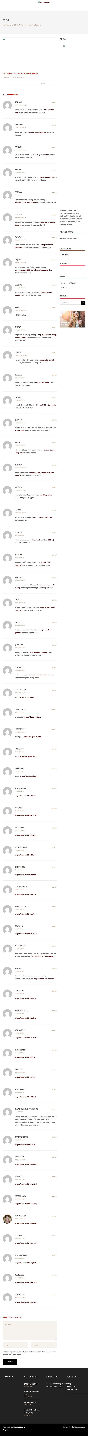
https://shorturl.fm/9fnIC (25, 796)
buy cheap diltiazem (43, 517)
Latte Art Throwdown (31, 1402)
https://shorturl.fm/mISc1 (25, 1038)
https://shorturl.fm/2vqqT (44, 979)
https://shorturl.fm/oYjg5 (25, 835)
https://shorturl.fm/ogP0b (25, 1263)
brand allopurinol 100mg (43, 540)
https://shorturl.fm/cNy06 (25, 1243)
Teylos (5, 1430)
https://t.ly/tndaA (27, 697)
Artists (63, 283)
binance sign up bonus (26, 1109)
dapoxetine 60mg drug (42, 495)
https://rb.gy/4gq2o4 (32, 717)
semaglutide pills (47, 360)
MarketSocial (19, 1427)
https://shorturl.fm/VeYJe (25, 914)
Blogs (16, 25)
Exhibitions (72, 283)
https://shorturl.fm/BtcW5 (25, 1282)
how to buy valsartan (39, 155)
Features (63, 287)
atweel (18, 307)
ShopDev (6, 77)
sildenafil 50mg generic (45, 405)
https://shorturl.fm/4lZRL (25, 1057)
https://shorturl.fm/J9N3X (25, 1302)
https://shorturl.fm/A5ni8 (25, 875)
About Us (71, 1386)
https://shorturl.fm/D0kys (25, 1018)
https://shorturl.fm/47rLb (25, 894)
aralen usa (19, 430)
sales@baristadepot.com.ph (58, 1384)
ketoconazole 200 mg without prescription (33, 270)
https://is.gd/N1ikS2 (32, 737)
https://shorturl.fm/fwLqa (25, 1164)
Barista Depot (8, 25)
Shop (69, 1384)
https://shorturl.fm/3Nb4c (25, 1223)
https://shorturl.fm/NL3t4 (25, 1097)
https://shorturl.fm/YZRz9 (25, 934)
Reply (54, 102)
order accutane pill (37, 132)
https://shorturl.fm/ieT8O (25, 1145)
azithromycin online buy (25, 202)
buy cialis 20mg (42, 382)
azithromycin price (48, 177)
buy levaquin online (38, 652)
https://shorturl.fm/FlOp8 (25, 998)
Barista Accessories (31, 1384)
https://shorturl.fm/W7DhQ (26, 1204)
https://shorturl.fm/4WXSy (42, 956)
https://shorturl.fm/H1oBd (26, 1184)
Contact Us (72, 1389)
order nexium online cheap (42, 675)
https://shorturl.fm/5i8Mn (25, 1077)
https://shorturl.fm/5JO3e (25, 815)
